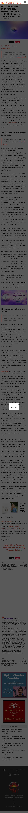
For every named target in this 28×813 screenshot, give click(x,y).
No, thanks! (14, 407)
